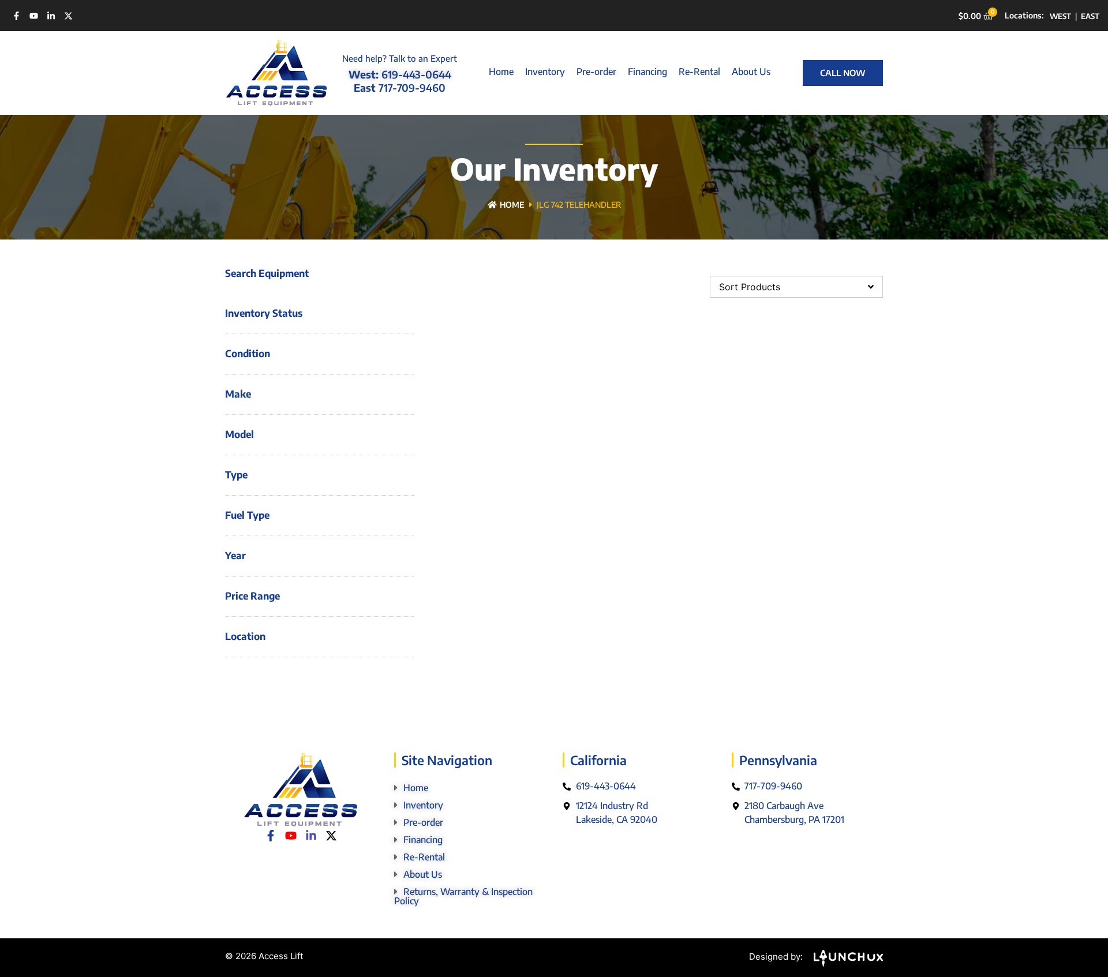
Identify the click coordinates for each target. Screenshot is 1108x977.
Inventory (545, 71)
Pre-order (596, 71)
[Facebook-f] (16, 16)
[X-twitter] (68, 16)
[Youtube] (33, 16)
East (1090, 16)
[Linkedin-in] (51, 16)
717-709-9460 (412, 87)
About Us (751, 71)
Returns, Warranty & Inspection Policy (463, 896)
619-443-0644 (416, 74)
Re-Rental (699, 71)
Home (501, 71)
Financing (647, 71)
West (1060, 16)
